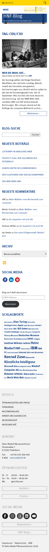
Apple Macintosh (29, 325)
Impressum (7, 543)
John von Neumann (35, 352)
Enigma (37, 339)
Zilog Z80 (27, 378)
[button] (5, 279)
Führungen (7, 407)
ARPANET (38, 325)
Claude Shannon (26, 332)
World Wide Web (15, 377)
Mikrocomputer (20, 366)
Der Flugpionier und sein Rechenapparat (23, 174)
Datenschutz (20, 543)
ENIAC (30, 338)
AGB (30, 543)
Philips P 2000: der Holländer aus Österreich (19, 160)
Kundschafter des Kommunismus (19, 168)
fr (9, 3)
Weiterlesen (32, 113)
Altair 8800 (31, 322)
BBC (15, 328)
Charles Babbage (11, 331)
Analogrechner (10, 325)
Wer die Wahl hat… (13, 73)
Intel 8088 (14, 353)
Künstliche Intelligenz (19, 362)
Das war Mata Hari (11, 181)
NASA (29, 366)
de (3, 2)
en (6, 3)
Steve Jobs (29, 374)
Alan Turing (20, 321)
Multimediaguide (10, 411)
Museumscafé (9, 424)
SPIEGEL (18, 374)
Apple (20, 325)
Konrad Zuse (14, 356)
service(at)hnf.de (18, 457)
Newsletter (23, 524)
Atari (6, 329)
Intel (8, 352)
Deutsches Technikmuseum (15, 338)
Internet (22, 352)
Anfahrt (23, 488)
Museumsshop (9, 420)
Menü (5, 9)
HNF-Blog (23, 532)
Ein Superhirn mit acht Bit (21, 219)
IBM (34, 348)
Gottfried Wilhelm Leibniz (17, 343)
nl (12, 3)
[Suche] (45, 2)
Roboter (9, 374)
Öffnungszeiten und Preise (16, 402)
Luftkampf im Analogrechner (17, 151)
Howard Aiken (25, 349)
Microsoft (8, 366)
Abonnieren (10, 304)
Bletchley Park (33, 329)
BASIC (11, 329)
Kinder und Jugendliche (14, 415)
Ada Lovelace (8, 322)
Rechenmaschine (30, 370)
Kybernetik (29, 357)
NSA (20, 370)
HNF (30, 75)
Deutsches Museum (29, 335)
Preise (24, 496)
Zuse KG (33, 378)
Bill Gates (23, 328)
